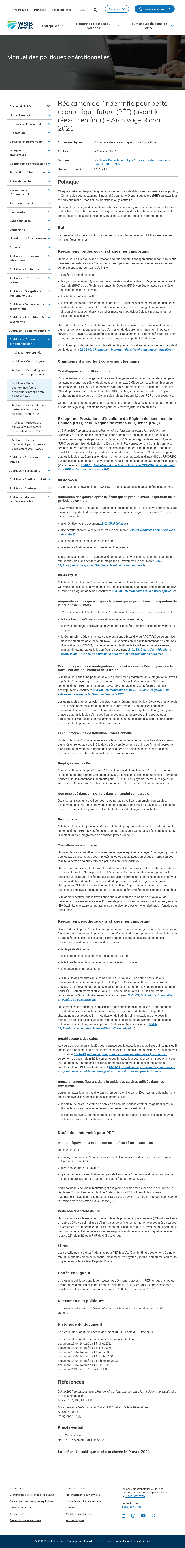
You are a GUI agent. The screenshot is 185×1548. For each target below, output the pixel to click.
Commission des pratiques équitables (31, 1501)
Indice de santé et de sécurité (83, 1501)
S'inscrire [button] (114, 9)
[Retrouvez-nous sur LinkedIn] (123, 1516)
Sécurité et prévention (25, 141)
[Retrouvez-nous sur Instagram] (133, 1516)
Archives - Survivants (24, 470)
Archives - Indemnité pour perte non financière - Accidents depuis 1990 (29, 409)
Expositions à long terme (27, 172)
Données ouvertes (20, 1507)
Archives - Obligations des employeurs (25, 293)
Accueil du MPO (20, 106)
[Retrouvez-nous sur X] (153, 1516)
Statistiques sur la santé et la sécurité (33, 1494)
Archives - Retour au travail (24, 459)
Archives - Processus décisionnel (24, 258)
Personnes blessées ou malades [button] (93, 26)
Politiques (40, 9)
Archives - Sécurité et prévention (25, 280)
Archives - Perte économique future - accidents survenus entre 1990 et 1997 (28, 389)
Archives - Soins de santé (27, 330)
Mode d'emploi (19, 115)
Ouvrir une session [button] (154, 9)
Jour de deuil (17, 1488)
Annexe (14, 247)
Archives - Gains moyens (28, 361)
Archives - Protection (24, 269)
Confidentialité (20, 221)
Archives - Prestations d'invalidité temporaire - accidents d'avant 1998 (28, 427)
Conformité (17, 229)
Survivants (17, 212)
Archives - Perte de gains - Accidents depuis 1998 (28, 372)
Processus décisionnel (25, 124)
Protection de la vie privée (25, 1520)
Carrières (71, 1507)
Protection (17, 133)
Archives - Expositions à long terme (26, 319)
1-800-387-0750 (135, 1496)
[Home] (20, 25)
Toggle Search (95, 10)
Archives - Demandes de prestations (26, 306)
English (81, 10)
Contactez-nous (61, 9)
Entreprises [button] (50, 26)
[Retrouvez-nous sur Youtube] (143, 1516)
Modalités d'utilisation (79, 1514)
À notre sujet (20, 9)
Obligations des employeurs (20, 153)
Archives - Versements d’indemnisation (25, 341)
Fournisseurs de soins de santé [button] (148, 26)
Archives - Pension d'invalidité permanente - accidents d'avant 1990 (29, 444)
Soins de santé (20, 181)
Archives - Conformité (25, 488)
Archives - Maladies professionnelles (23, 499)
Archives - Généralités (26, 352)
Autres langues (75, 1520)
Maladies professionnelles (28, 238)
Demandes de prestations (28, 163)
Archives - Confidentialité (27, 479)
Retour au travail (21, 203)
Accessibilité (17, 1514)
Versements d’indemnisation (20, 192)
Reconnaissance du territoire (83, 1494)
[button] (49, 115)
